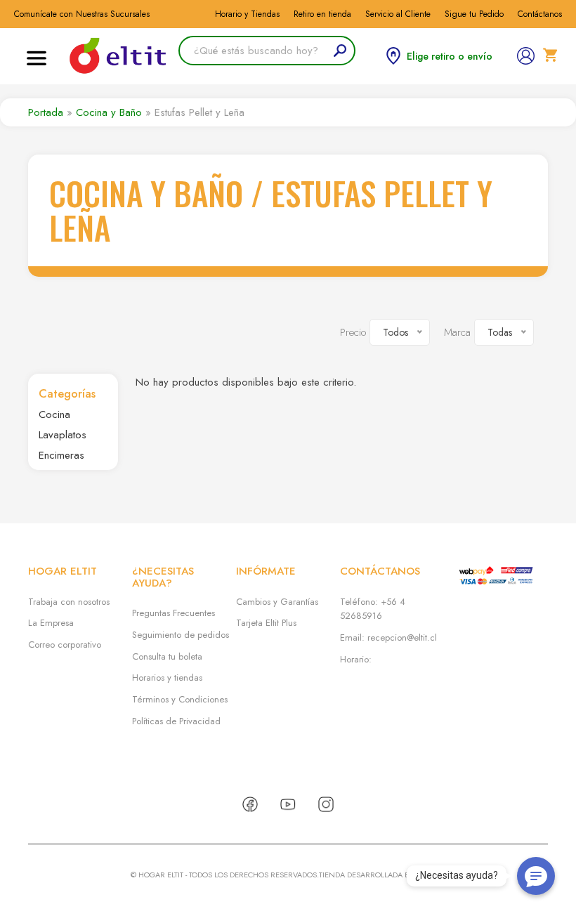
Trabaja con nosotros (69, 601)
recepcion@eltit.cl (402, 637)
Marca (457, 332)
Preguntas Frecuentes (173, 613)
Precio (353, 332)
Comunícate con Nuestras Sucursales (82, 14)
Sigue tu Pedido (474, 14)
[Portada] (118, 56)
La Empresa (51, 622)
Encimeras (61, 455)
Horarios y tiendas (167, 677)
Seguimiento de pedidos (180, 634)
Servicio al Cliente (398, 14)
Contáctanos (540, 14)
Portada (45, 112)
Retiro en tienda (322, 14)
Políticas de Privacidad (176, 721)
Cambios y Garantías (277, 601)
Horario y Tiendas (247, 14)
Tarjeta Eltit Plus (266, 622)
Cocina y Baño (109, 112)
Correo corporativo (64, 644)
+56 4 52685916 (372, 609)
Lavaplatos (62, 435)
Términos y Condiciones (180, 699)
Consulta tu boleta (167, 656)
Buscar (311, 50)
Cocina (54, 414)
